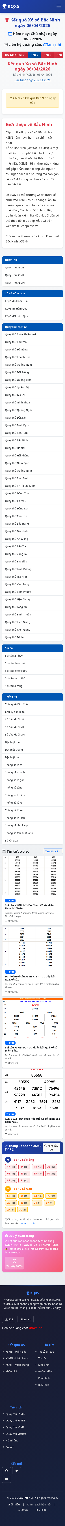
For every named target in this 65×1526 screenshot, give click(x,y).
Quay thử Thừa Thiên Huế (20, 334)
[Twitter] (16, 1470)
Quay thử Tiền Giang (17, 622)
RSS (10, 1319)
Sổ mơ (9, 1447)
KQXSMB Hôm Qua (16, 301)
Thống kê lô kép (14, 810)
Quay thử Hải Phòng (17, 455)
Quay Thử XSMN (15, 282)
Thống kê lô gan (15, 780)
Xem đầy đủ (52, 1147)
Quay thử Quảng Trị (17, 387)
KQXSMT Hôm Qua (16, 308)
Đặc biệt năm (13, 757)
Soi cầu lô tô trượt (16, 670)
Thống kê (11, 696)
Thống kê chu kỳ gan (17, 825)
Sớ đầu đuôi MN (15, 734)
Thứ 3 (47, 55)
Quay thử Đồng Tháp (17, 493)
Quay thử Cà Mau (15, 501)
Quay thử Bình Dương (18, 569)
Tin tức (42, 1358)
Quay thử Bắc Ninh (16, 440)
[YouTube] (6, 1479)
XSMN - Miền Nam (17, 1358)
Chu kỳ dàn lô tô (15, 712)
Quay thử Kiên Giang (17, 629)
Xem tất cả (52, 851)
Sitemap (26, 1319)
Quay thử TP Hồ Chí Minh (20, 485)
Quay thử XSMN (15, 1420)
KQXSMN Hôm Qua (16, 316)
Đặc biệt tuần (13, 742)
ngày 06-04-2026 (40, 80)
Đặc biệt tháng (14, 749)
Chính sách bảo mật (39, 1504)
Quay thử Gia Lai (15, 395)
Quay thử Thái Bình (17, 478)
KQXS (12, 6)
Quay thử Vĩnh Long (17, 584)
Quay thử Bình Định (17, 425)
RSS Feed (43, 1384)
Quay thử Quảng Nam (18, 364)
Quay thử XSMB (15, 1414)
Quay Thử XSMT (14, 275)
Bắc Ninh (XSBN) (15, 55)
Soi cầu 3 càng (14, 686)
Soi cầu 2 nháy (14, 655)
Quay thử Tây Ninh (16, 531)
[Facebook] (6, 1470)
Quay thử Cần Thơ (16, 516)
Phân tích (44, 1378)
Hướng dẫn (45, 1371)
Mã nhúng (12, 1440)
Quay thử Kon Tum (16, 432)
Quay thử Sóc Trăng (17, 523)
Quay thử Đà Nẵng (16, 349)
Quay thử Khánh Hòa (17, 357)
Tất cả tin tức (46, 1351)
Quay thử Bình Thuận (18, 614)
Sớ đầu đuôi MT (14, 727)
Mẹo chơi (43, 1364)
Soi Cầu (9, 648)
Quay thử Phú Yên (16, 342)
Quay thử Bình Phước (18, 591)
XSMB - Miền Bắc (16, 1351)
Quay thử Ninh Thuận (18, 402)
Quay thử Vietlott (16, 1434)
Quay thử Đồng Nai (16, 508)
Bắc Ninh (20, 80)
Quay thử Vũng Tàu (16, 554)
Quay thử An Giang (16, 538)
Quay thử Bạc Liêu (16, 561)
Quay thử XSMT (15, 1427)
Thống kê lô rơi (14, 802)
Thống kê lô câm (15, 795)
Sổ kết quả (11, 840)
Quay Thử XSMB (14, 267)
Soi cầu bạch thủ (15, 678)
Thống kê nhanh (15, 772)
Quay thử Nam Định (17, 463)
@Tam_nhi (52, 44)
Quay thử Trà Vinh (16, 576)
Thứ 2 (34, 55)
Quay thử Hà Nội (15, 448)
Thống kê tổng (14, 787)
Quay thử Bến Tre (15, 546)
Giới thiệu (14, 1504)
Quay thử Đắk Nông (17, 372)
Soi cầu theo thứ (15, 663)
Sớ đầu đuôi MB (14, 719)
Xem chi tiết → (29, 1223)
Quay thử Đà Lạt (15, 637)
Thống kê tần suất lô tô (19, 833)
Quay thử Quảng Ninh (18, 470)
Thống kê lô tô (13, 765)
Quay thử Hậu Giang (17, 599)
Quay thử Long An (16, 607)
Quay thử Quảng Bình (18, 379)
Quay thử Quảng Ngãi (18, 410)
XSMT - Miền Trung (17, 1364)
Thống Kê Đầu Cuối (16, 704)
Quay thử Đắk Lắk (15, 417)
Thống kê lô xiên (15, 818)
